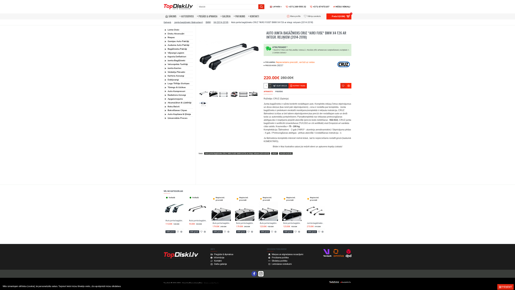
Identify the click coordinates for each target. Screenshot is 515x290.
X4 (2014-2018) (221, 22)
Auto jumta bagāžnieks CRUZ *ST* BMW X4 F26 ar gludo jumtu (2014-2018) (269, 223)
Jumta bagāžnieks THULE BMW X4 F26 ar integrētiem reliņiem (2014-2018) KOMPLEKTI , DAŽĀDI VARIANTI (316, 223)
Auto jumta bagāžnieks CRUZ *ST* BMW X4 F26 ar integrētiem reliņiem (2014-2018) (292, 223)
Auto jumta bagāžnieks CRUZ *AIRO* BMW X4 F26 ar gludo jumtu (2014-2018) (222, 223)
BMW (208, 22)
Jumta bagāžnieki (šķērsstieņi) (188, 22)
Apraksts (268, 91)
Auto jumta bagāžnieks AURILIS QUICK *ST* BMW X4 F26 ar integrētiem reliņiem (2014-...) (198, 221)
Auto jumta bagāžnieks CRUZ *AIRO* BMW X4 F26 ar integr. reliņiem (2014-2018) (245, 223)
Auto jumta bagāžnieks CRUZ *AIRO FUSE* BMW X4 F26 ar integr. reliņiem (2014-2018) (237, 153)
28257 (274, 153)
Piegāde (279, 91)
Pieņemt (507, 286)
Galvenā (167, 22)
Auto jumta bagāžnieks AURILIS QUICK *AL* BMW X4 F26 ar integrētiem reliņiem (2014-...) (174, 221)
